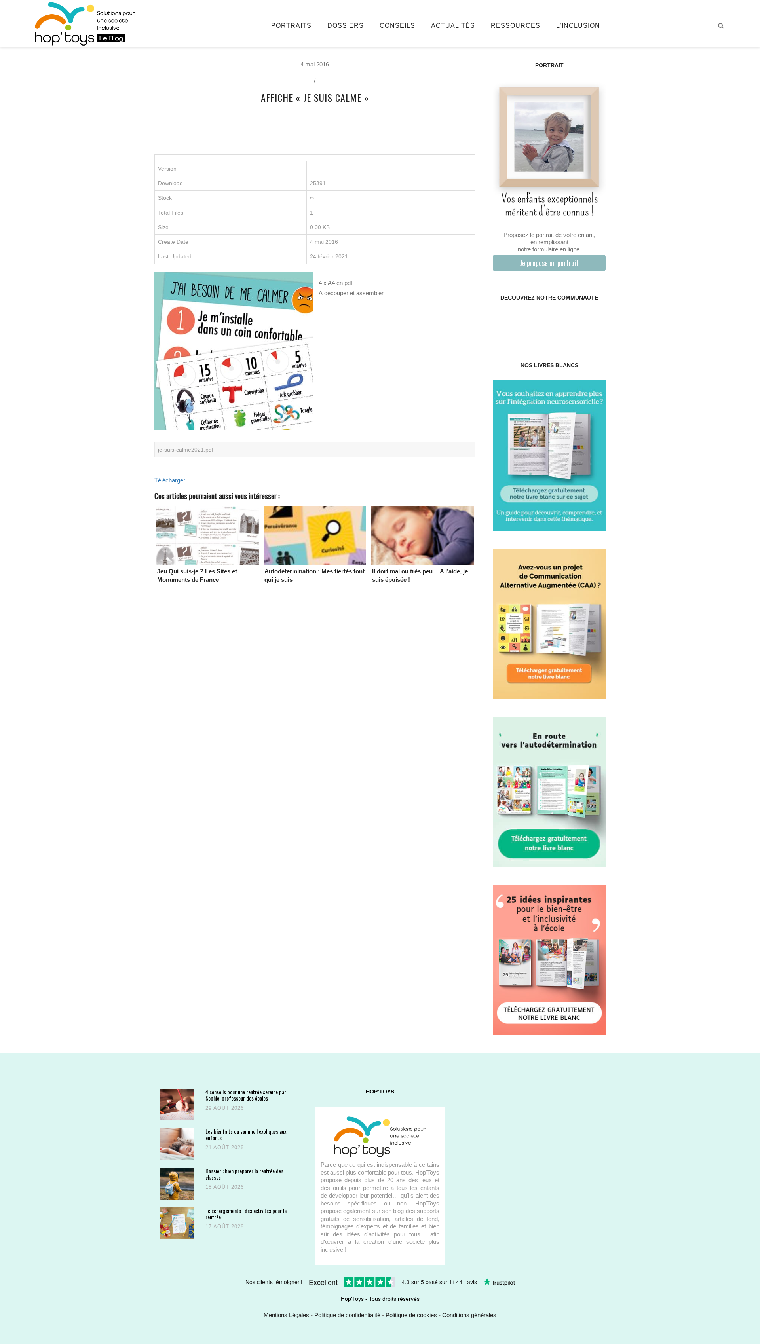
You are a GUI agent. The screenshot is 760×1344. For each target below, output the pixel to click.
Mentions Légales (286, 1315)
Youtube (577, 323)
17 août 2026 (224, 1227)
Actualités (453, 25)
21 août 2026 (224, 1147)
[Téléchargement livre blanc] (549, 455)
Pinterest (539, 323)
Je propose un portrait (549, 263)
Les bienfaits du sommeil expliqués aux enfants (245, 1134)
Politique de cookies (411, 1315)
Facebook (502, 323)
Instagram (520, 323)
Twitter (595, 323)
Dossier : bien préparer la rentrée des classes (244, 1174)
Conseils (397, 25)
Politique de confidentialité (347, 1315)
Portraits (291, 25)
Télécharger (169, 480)
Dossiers (345, 25)
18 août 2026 (224, 1187)
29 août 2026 (224, 1108)
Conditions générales (469, 1315)
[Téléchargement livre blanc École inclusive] (549, 959)
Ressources (515, 25)
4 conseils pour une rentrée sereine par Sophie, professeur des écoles (245, 1095)
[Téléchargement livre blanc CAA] (549, 623)
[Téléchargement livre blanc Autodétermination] (549, 791)
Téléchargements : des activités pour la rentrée (246, 1213)
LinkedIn (558, 323)
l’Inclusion (578, 25)
